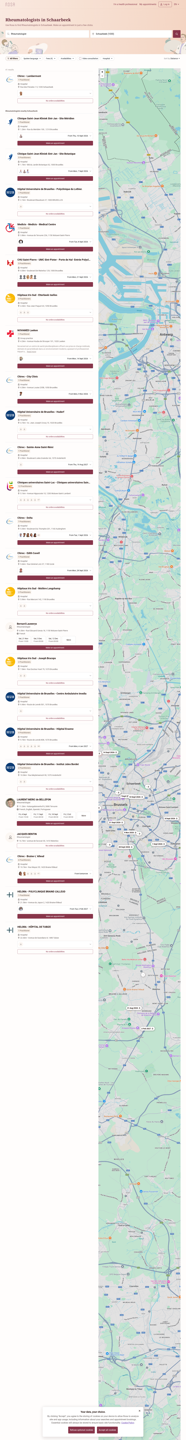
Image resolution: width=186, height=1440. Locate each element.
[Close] (139, 1410)
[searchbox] (47, 34)
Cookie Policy (127, 1422)
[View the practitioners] (55, 93)
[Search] (177, 34)
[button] (99, 753)
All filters (14, 58)
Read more (31, 352)
